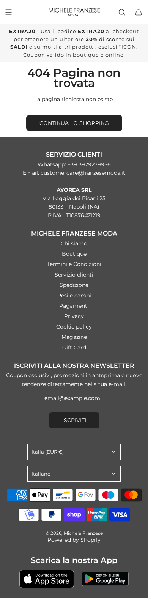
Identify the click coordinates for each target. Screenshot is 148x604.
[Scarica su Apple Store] (46, 579)
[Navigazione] (8, 12)
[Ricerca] (121, 12)
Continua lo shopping (74, 123)
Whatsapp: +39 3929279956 (74, 164)
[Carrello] (138, 12)
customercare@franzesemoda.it (83, 172)
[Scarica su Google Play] (105, 579)
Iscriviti (74, 420)
